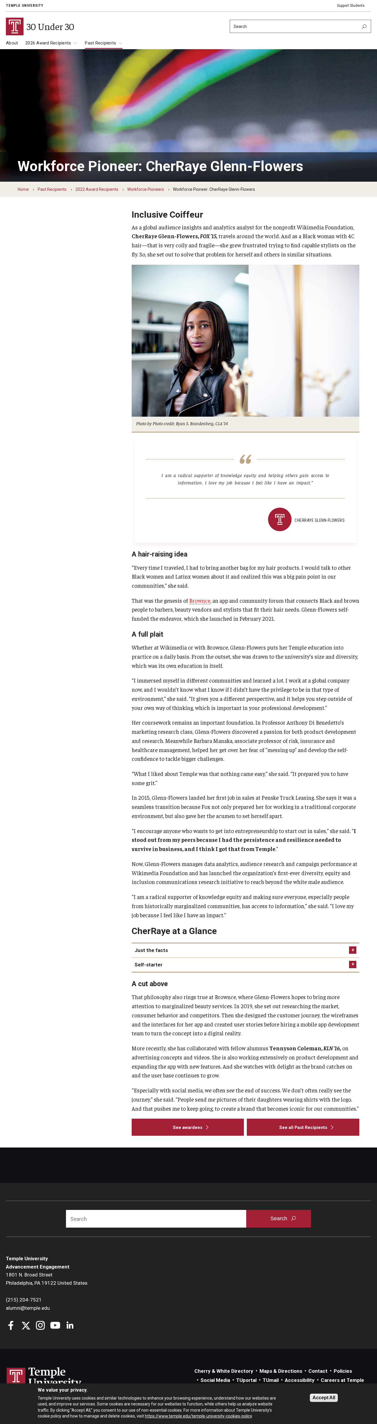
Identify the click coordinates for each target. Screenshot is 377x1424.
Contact (318, 1371)
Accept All (323, 1397)
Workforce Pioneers (145, 189)
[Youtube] (55, 1326)
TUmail (271, 1380)
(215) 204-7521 (24, 1300)
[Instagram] (40, 1326)
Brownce (199, 600)
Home (23, 189)
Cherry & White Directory (223, 1371)
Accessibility (300, 1380)
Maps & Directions (280, 1371)
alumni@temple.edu (28, 1308)
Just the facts (151, 950)
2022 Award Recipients (96, 189)
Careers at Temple (342, 1380)
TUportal (246, 1380)
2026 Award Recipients (48, 43)
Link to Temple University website (44, 1378)
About (12, 43)
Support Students (351, 6)
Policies (343, 1371)
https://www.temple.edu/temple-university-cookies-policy (198, 1416)
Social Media (215, 1380)
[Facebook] (11, 1326)
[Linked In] (70, 1326)
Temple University (24, 6)
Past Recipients (100, 43)
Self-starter (149, 965)
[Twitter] (26, 1326)
